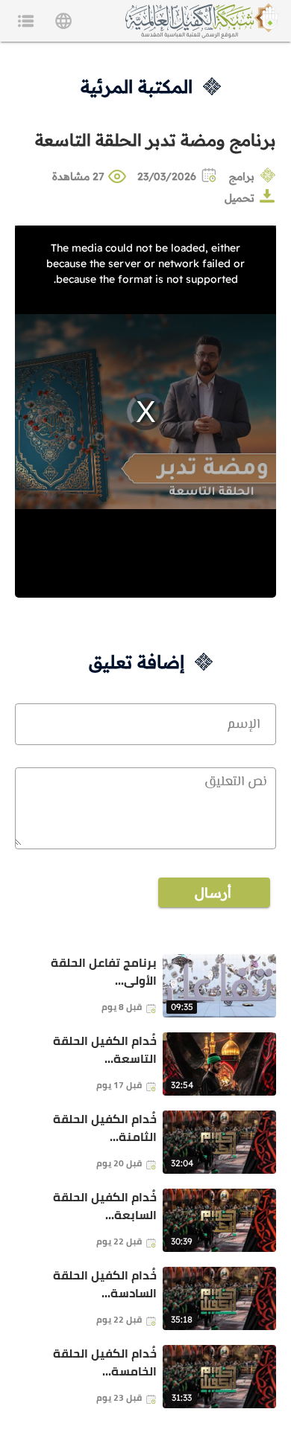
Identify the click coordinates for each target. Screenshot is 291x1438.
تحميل (239, 198)
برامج (241, 176)
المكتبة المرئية (137, 86)
